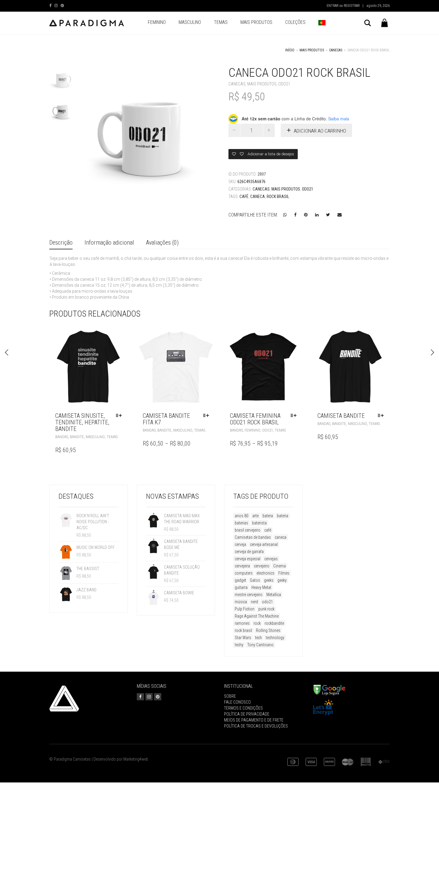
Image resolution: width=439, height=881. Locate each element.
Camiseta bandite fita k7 (166, 419)
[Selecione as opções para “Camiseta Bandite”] (382, 415)
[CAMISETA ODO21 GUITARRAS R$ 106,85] (432, 352)
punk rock (266, 609)
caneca (257, 196)
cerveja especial (247, 558)
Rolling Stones (268, 630)
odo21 (267, 601)
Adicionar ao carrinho (320, 131)
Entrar (332, 6)
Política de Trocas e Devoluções (256, 726)
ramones (242, 623)
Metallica (273, 594)
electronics (265, 573)
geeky (282, 580)
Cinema (279, 566)
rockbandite (274, 623)
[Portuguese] (321, 23)
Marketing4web (135, 759)
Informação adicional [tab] (109, 242)
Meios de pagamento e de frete (253, 720)
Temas (221, 22)
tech (258, 637)
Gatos (255, 580)
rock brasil (278, 196)
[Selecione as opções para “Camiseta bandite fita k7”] (207, 415)
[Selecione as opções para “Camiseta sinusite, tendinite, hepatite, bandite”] (120, 415)
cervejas (271, 558)
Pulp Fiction (244, 609)
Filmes (283, 573)
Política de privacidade (246, 714)
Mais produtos (256, 22)
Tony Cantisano (260, 644)
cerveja (240, 544)
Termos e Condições (243, 708)
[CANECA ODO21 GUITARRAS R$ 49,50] (6, 352)
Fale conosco (237, 702)
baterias (241, 523)
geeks (269, 580)
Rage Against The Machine (257, 616)
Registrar (352, 6)
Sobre (230, 696)
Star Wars (243, 637)
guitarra (241, 587)
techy (239, 644)
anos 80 (241, 515)
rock (257, 623)
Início (289, 50)
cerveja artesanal (264, 544)
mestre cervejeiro (249, 594)
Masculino (190, 22)
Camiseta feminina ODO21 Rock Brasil (255, 419)
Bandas (61, 437)
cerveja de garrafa (249, 551)
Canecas (335, 50)
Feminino (157, 22)
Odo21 (284, 84)
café (244, 196)
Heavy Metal (261, 587)
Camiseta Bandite (341, 415)
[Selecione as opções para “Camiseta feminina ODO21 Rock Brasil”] (295, 415)
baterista (259, 523)
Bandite (77, 437)
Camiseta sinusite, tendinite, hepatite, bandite (82, 422)
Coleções (295, 22)
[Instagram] (56, 5)
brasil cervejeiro (247, 530)
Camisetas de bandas (253, 537)
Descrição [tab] (61, 242)
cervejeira (242, 566)
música (241, 601)
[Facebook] (50, 5)
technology (275, 637)
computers (244, 573)
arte (255, 515)
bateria (282, 515)
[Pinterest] (62, 5)
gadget (240, 580)
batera (268, 515)
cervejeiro (261, 566)
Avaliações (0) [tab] (162, 242)
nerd (254, 601)
